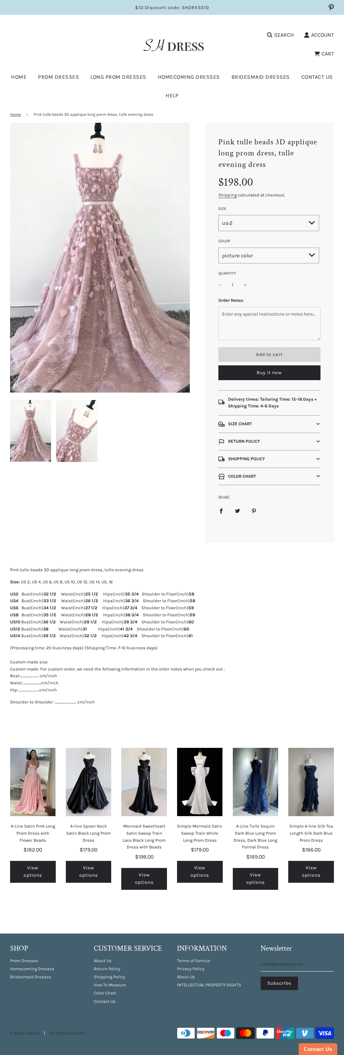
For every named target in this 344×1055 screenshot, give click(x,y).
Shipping (227, 194)
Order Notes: (231, 300)
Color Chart (105, 992)
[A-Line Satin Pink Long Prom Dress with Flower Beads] (33, 782)
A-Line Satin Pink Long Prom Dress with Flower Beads (33, 833)
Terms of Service (193, 960)
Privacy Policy (190, 968)
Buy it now (269, 372)
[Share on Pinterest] (254, 510)
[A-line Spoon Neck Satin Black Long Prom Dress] (89, 782)
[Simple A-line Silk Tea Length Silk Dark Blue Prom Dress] (311, 782)
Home (19, 77)
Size (222, 208)
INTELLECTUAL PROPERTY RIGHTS (209, 984)
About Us (103, 960)
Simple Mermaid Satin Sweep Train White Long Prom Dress (199, 833)
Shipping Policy (109, 976)
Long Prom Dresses (118, 77)
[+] (245, 285)
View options (33, 871)
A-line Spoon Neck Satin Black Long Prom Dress (88, 833)
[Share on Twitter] (237, 510)
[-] (220, 285)
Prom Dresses (24, 960)
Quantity (227, 273)
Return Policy (107, 968)
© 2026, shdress (24, 1033)
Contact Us (317, 77)
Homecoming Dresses (189, 77)
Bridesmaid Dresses (260, 77)
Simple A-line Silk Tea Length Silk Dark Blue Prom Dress (311, 833)
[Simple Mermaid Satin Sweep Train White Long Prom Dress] (200, 782)
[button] (269, 424)
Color (224, 241)
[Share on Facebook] (221, 510)
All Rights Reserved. (67, 1033)
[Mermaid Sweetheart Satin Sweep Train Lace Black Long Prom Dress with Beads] (144, 782)
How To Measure (110, 984)
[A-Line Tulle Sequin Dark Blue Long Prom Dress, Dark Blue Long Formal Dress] (255, 782)
